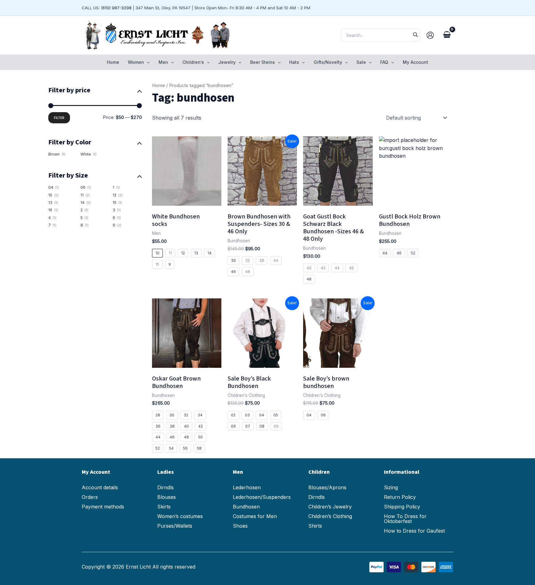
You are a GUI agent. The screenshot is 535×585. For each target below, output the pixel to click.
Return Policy (400, 497)
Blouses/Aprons (327, 487)
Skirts (164, 506)
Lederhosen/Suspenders (262, 497)
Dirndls (165, 487)
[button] (147, 62)
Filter (59, 118)
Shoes (240, 525)
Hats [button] (294, 62)
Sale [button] (361, 62)
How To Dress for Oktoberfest (405, 519)
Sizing (391, 487)
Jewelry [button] (227, 62)
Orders (90, 497)
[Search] (416, 35)
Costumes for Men (255, 516)
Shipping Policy (402, 506)
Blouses (166, 497)
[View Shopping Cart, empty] (446, 35)
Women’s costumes (180, 516)
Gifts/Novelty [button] (328, 62)
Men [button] (163, 62)
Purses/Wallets (174, 525)
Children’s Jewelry (330, 506)
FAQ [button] (384, 62)
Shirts (315, 525)
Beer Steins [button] (262, 62)
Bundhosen (246, 506)
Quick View (187, 199)
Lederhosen (247, 487)
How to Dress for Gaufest (414, 530)
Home (113, 62)
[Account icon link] (430, 35)
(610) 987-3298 (116, 7)
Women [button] (136, 62)
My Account (415, 62)
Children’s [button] (193, 62)
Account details (100, 487)
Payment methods (103, 506)
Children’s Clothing (330, 516)
